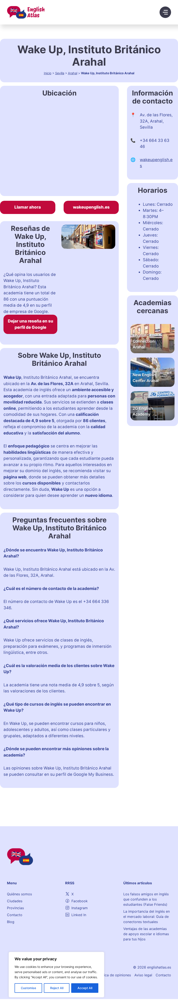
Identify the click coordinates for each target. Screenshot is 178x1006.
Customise (28, 988)
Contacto (14, 915)
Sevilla (59, 73)
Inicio (47, 73)
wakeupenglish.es (91, 207)
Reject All (56, 988)
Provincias (15, 908)
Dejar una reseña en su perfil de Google (30, 324)
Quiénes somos (19, 894)
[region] (56, 974)
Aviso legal (143, 975)
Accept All (84, 988)
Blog (10, 922)
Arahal (72, 73)
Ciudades (14, 901)
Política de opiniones (114, 975)
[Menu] (165, 12)
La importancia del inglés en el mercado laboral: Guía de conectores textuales (146, 916)
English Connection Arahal (144, 341)
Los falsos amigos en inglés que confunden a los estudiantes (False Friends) (146, 899)
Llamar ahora (27, 207)
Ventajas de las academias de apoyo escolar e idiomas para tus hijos (146, 934)
